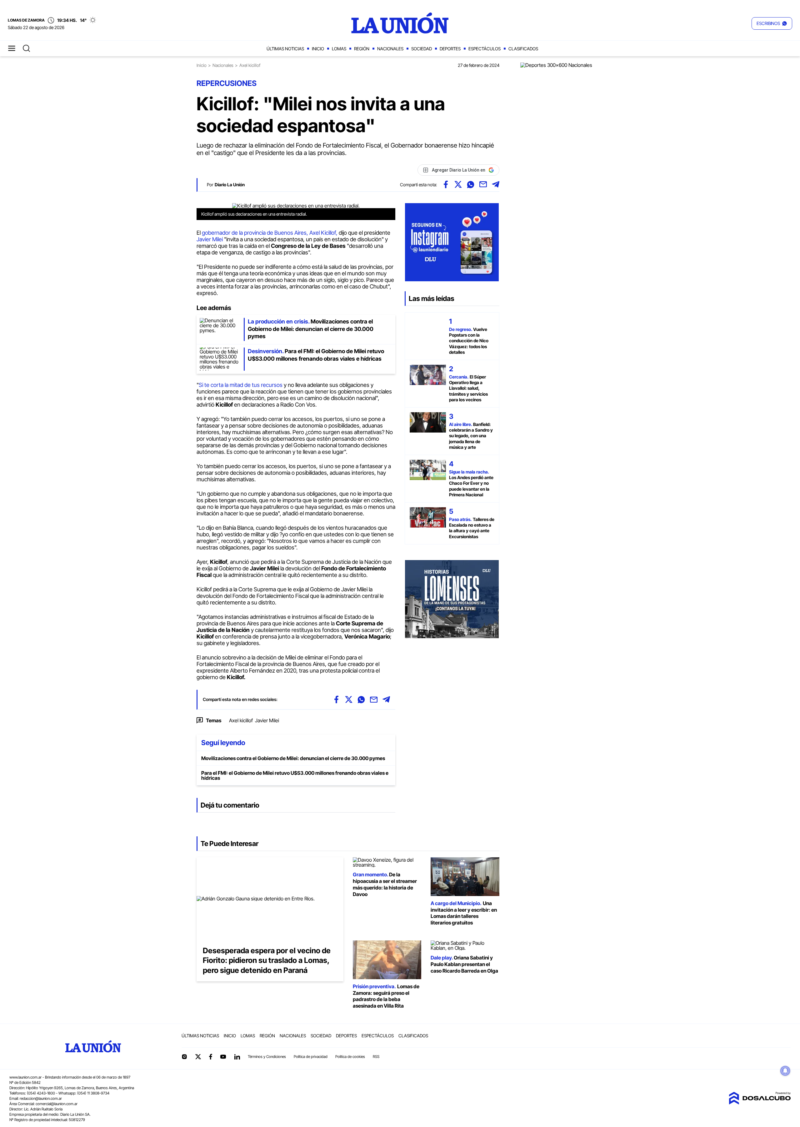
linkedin (237, 1056)
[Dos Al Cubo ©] (760, 1102)
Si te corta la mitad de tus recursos (240, 385)
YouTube (223, 1056)
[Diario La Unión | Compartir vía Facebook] (445, 184)
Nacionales (390, 48)
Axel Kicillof (322, 232)
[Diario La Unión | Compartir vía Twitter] (458, 184)
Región (361, 48)
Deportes (450, 48)
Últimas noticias (285, 48)
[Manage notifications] (785, 1071)
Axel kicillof (241, 720)
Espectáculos (484, 48)
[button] (772, 23)
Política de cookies (350, 1056)
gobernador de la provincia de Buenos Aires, (255, 232)
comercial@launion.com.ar (57, 1103)
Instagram (184, 1056)
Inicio (318, 48)
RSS (376, 1056)
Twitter (198, 1056)
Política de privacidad (311, 1056)
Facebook (210, 1056)
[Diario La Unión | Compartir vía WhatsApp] (470, 184)
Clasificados (523, 48)
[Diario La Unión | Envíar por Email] (483, 184)
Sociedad (421, 48)
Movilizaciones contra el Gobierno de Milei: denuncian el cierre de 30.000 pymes (293, 758)
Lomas (339, 48)
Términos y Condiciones (267, 1056)
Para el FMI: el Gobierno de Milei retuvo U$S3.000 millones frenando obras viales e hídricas (294, 775)
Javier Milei (210, 239)
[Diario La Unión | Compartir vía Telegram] (495, 184)
